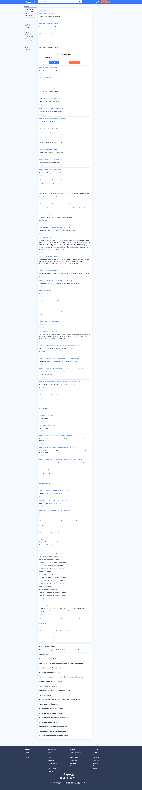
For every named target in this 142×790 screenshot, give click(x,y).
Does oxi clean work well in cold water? (50, 668)
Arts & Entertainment (30, 11)
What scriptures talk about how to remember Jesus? (53, 726)
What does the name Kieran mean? (48, 704)
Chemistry (50, 755)
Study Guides (73, 760)
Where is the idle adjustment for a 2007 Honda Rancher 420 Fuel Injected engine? (61, 663)
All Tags (27, 755)
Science (26, 43)
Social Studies (28, 45)
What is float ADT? (44, 654)
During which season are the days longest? (50, 681)
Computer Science (52, 768)
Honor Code (73, 755)
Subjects (26, 6)
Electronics (27, 22)
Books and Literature (30, 17)
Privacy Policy (96, 760)
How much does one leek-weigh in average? (51, 713)
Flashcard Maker (74, 757)
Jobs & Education (29, 34)
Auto (26, 13)
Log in (114, 2)
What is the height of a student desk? (49, 686)
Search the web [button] (54, 62)
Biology (49, 757)
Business (27, 20)
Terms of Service (97, 757)
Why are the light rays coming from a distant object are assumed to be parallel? (61, 677)
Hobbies (27, 32)
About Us (95, 752)
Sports (26, 47)
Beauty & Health (29, 15)
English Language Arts (53, 763)
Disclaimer (95, 763)
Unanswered (28, 757)
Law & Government (29, 36)
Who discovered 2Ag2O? (45, 695)
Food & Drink (28, 28)
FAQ (71, 766)
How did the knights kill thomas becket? (50, 672)
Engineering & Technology (28, 25)
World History (51, 760)
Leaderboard (28, 752)
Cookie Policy (96, 766)
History (26, 30)
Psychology (50, 766)
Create (103, 1)
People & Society (29, 40)
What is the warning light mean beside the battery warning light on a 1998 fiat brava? (62, 650)
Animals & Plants (29, 9)
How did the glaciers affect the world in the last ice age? (54, 717)
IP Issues (95, 768)
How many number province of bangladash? (51, 708)
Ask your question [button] (74, 62)
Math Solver (73, 763)
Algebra (49, 752)
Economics (50, 771)
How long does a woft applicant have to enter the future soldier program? (59, 699)
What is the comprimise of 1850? (48, 659)
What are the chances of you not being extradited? (53, 731)
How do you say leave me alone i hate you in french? (53, 735)
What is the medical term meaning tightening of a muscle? (55, 690)
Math (26, 38)
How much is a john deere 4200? (48, 722)
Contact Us (95, 755)
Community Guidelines (75, 752)
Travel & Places (28, 49)
